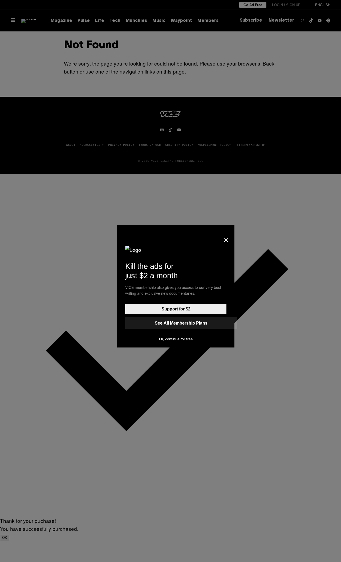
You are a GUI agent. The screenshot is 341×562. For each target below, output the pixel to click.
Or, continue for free (176, 339)
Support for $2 (175, 309)
